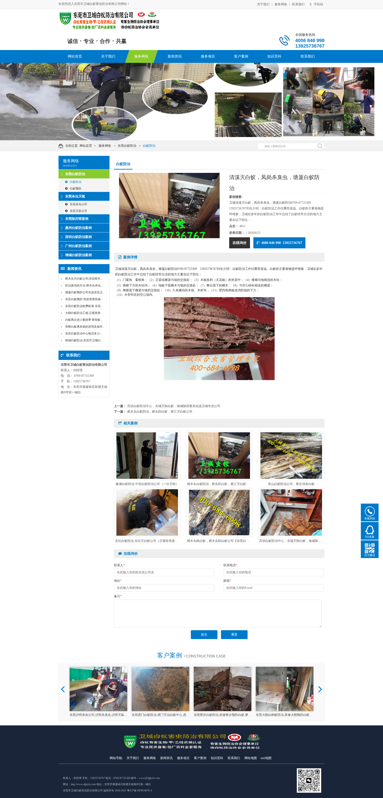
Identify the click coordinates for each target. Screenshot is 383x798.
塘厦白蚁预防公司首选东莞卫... (85, 292)
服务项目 (208, 56)
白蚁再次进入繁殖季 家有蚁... (83, 319)
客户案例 (241, 56)
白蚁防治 (149, 145)
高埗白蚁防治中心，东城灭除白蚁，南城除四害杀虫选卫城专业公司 (173, 406)
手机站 (318, 4)
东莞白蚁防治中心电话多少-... (84, 333)
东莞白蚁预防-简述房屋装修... (84, 299)
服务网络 (281, 4)
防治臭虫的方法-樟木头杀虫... (84, 285)
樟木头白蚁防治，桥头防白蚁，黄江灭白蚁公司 (159, 411)
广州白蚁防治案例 (78, 246)
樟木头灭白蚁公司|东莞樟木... (83, 278)
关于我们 (263, 4)
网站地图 (250, 758)
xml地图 (266, 758)
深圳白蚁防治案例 (78, 237)
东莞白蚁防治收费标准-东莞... (84, 306)
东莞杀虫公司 (78, 204)
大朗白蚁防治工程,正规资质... (83, 313)
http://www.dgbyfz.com (83, 784)
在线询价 (240, 243)
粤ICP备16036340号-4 (139, 790)
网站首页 (75, 56)
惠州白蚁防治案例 (78, 228)
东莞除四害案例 (76, 218)
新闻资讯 (175, 56)
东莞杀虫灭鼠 (75, 196)
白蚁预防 (75, 188)
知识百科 (274, 56)
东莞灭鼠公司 (78, 211)
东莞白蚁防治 (127, 145)
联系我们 (298, 4)
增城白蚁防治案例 (78, 255)
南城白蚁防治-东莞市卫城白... (84, 340)
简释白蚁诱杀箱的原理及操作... (85, 326)
